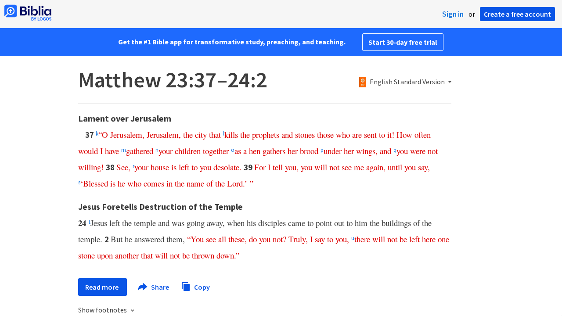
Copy (201, 287)
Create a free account (517, 14)
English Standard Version (407, 82)
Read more (102, 287)
